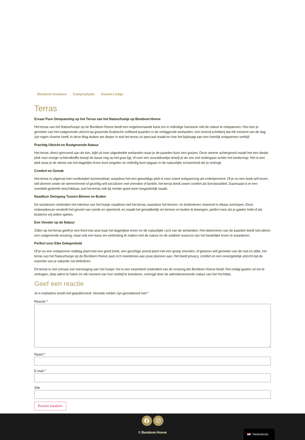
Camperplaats (84, 94)
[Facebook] (147, 421)
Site (37, 387)
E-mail (40, 371)
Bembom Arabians (52, 94)
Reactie (41, 301)
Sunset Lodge (112, 94)
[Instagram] (158, 421)
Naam (39, 354)
